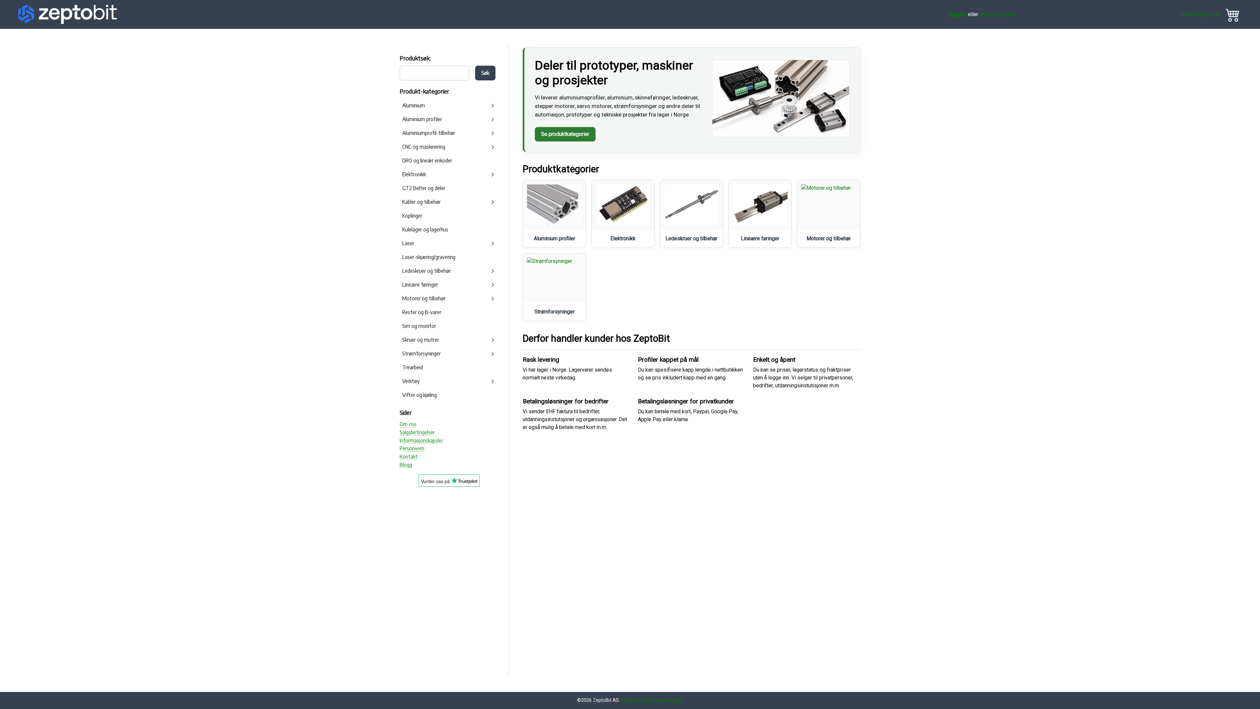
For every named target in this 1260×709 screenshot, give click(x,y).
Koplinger (412, 215)
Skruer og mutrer (420, 339)
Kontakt (409, 456)
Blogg (406, 465)
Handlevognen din (1201, 14)
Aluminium (413, 105)
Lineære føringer (420, 284)
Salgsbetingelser (417, 432)
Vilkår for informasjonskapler (652, 700)
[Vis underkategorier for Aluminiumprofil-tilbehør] (493, 133)
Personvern (412, 448)
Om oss (408, 424)
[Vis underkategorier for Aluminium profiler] (493, 119)
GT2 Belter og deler (423, 188)
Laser (408, 243)
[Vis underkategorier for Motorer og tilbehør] (493, 299)
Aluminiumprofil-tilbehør (428, 133)
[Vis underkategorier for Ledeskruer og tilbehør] (493, 271)
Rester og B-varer (421, 312)
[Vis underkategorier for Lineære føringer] (493, 285)
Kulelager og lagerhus (425, 229)
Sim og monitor (419, 326)
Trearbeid (412, 367)
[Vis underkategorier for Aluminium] (493, 106)
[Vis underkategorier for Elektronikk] (493, 175)
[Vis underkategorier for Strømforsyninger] (493, 354)
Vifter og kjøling (419, 395)
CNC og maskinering (423, 146)
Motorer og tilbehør (424, 298)
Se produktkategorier (565, 134)
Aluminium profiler (422, 119)
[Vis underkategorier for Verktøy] (493, 381)
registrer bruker (997, 14)
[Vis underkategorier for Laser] (493, 243)
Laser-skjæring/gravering (428, 257)
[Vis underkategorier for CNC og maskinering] (493, 147)
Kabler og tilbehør (421, 202)
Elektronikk (414, 174)
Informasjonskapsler (421, 440)
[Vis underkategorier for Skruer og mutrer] (493, 340)
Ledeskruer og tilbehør (426, 271)
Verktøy (411, 381)
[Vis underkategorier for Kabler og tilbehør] (493, 202)
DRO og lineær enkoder (427, 160)
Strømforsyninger (421, 353)
